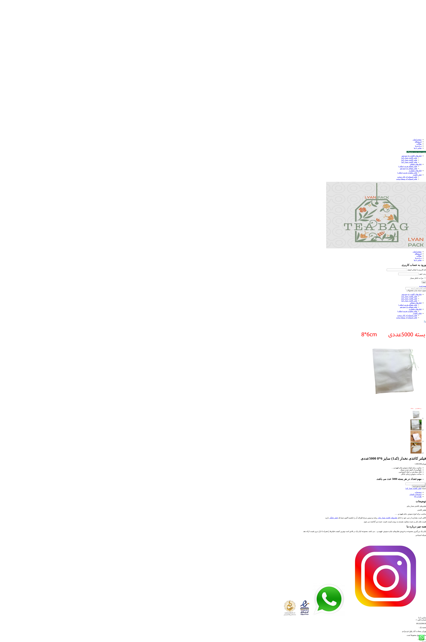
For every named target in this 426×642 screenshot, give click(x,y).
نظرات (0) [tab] (418, 496)
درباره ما (418, 146)
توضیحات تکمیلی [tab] (415, 494)
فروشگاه (418, 142)
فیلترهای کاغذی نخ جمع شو (412, 156)
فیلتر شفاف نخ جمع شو (408, 168)
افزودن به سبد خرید (419, 486)
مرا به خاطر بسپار (417, 278)
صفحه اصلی (417, 140)
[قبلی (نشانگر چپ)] (425, 641)
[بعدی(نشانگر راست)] (423, 641)
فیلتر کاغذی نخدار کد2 (409, 160)
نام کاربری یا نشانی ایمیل (417, 270)
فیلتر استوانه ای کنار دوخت (407, 177)
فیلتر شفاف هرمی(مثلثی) (407, 166)
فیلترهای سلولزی (415, 171)
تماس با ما (418, 148)
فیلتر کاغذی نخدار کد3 (409, 162)
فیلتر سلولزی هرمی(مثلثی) (407, 173)
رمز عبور (422, 274)
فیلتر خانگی (333, 518)
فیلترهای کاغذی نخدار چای (387, 518)
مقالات (419, 144)
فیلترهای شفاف (416, 164)
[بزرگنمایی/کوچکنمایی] (425, 639)
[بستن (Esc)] (418, 639)
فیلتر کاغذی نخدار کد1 (409, 158)
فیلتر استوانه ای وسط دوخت (406, 179)
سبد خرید (422, 286)
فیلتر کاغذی (417, 175)
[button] (425, 321)
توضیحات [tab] (418, 492)
